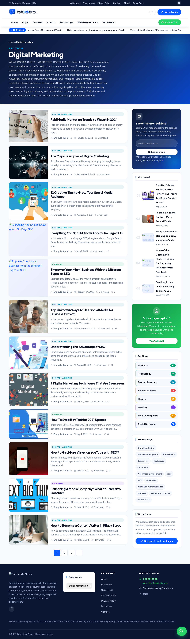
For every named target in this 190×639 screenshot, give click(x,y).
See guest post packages (158, 541)
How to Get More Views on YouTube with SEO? (85, 452)
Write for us (75, 3)
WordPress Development (149, 474)
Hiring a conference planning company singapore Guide (64, 30)
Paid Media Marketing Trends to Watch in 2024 (84, 120)
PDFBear (141, 493)
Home (14, 22)
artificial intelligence (147, 454)
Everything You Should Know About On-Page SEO (87, 233)
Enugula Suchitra (63, 138)
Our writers (106, 584)
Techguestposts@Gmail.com (158, 588)
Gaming (156, 407)
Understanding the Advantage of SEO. (79, 347)
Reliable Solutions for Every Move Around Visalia (165, 217)
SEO (139, 480)
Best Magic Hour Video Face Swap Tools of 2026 (165, 286)
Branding (57, 483)
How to (51, 22)
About (127, 3)
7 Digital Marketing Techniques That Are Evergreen (87, 383)
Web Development (87, 22)
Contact (117, 3)
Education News (156, 390)
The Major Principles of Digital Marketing (80, 156)
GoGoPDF (151, 480)
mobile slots (143, 499)
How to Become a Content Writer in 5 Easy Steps (86, 525)
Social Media (169, 454)
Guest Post (138, 3)
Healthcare (158, 461)
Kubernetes (143, 461)
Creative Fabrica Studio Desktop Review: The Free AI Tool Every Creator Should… (166, 194)
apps (169, 474)
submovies (142, 467)
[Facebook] (179, 3)
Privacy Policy (104, 3)
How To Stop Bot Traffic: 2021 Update (78, 420)
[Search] (152, 12)
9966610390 (171, 22)
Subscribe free (156, 152)
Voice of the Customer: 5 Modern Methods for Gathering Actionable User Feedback (141, 30)
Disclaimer (106, 606)
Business (37, 22)
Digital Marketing (62, 114)
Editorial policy (108, 595)
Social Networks (156, 424)
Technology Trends (160, 493)
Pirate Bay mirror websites (150, 487)
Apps (25, 22)
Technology (89, 3)
